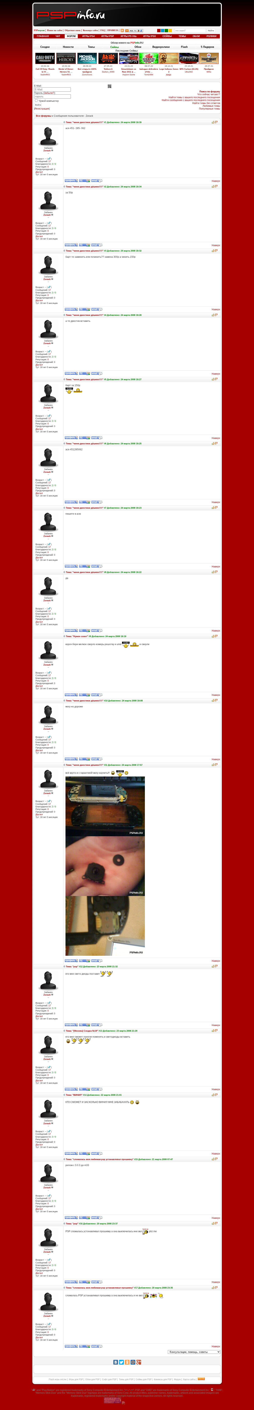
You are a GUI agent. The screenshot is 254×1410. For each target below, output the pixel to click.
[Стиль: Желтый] (170, 30)
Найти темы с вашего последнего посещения (194, 97)
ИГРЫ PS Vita (129, 36)
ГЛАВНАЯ (43, 36)
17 (49, 161)
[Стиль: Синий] (162, 30)
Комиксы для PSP (163, 1379)
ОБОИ (196, 36)
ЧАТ (58, 36)
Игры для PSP (76, 1379)
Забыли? (49, 93)
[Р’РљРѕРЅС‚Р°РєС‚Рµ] (115, 1362)
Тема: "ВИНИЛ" (73, 1095)
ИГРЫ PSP (107, 36)
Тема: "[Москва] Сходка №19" (81, 1031)
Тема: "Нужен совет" (76, 636)
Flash (184, 46)
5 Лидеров (207, 46)
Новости (68, 46)
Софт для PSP (109, 1379)
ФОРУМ (71, 36)
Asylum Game (128, 74)
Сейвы (114, 47)
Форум (177, 1379)
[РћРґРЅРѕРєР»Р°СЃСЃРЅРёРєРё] (127, 1362)
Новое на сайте (54, 30)
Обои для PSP (92, 1379)
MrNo (209, 72)
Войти (38, 105)
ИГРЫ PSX (149, 36)
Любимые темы (211, 106)
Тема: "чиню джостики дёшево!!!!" (84, 122)
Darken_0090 (108, 72)
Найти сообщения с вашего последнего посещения (191, 100)
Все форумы (43, 116)
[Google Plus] (138, 1362)
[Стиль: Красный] (159, 30)
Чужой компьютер (48, 101)
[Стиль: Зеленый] (166, 30)
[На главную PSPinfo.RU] (127, 6)
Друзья (39, 172)
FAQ (102, 30)
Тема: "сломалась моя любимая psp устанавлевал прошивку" (99, 1159)
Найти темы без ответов (206, 103)
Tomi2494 (148, 74)
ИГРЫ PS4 (88, 36)
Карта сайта (189, 1379)
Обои (138, 46)
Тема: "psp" (71, 966)
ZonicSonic (87, 74)
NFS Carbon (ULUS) (189, 69)
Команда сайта (90, 30)
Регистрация (42, 108)
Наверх (216, 181)
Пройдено (209, 69)
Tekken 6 (108, 69)
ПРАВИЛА (112, 30)
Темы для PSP (126, 1379)
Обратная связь (73, 30)
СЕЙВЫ (167, 36)
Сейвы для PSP (143, 1379)
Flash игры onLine (57, 1379)
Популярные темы (209, 108)
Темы (91, 46)
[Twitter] (121, 1362)
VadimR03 (45, 74)
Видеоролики (161, 46)
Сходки (45, 46)
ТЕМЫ (182, 36)
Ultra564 (189, 72)
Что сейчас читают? (208, 94)
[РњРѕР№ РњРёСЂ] (133, 1362)
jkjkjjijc (168, 74)
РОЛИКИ (211, 36)
